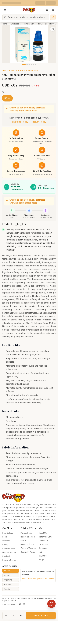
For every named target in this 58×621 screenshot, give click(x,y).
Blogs (41, 560)
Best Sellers (7, 533)
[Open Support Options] (51, 604)
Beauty (5, 544)
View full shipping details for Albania (38, 579)
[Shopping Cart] (53, 10)
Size (4, 92)
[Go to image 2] (27, 64)
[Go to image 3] (29, 64)
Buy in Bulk (43, 556)
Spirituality (6, 556)
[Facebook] (20, 604)
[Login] (47, 10)
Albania (7, 571)
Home (4, 24)
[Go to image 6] (35, 64)
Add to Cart (41, 615)
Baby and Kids (8, 548)
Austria (7, 589)
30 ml (7, 98)
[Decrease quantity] (6, 615)
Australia (7, 584)
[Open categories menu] (5, 10)
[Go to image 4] (31, 64)
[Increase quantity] (20, 615)
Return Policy (39, 121)
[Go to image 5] (33, 64)
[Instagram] (24, 604)
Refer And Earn (45, 537)
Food (4, 537)
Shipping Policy (20, 121)
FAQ (40, 552)
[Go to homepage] (29, 10)
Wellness (15, 24)
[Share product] (52, 29)
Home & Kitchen (9, 552)
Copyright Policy (28, 552)
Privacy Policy (27, 533)
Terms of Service (28, 548)
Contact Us (43, 541)
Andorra (7, 575)
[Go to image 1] (24, 64)
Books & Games (9, 560)
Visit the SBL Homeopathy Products (20, 70)
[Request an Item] (53, 17)
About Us (43, 533)
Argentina (8, 580)
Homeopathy (28, 24)
